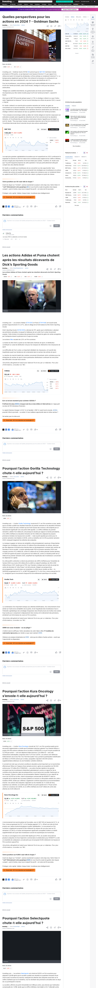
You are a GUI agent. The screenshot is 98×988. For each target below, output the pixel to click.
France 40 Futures (69, 36)
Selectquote (25, 973)
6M (13, 137)
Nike (11, 339)
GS (28, 72)
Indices (72, 16)
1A (15, 137)
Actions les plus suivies (72, 186)
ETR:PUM (42, 322)
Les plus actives (69, 156)
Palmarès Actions (70, 153)
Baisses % (84, 156)
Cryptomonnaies (34, 6)
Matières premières (48, 6)
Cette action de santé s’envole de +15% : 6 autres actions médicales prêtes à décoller (78, 117)
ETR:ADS (29, 322)
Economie (63, 6)
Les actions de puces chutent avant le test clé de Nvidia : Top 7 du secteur (78, 110)
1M (10, 137)
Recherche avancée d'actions (64, 4)
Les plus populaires (17, 6)
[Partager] (47, 26)
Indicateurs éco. (56, 6)
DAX (66, 43)
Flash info (24, 6)
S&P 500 (42, 72)
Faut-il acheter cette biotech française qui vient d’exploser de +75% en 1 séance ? (79, 132)
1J (5, 137)
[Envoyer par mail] (31, 206)
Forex (29, 6)
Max (21, 137)
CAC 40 (67, 33)
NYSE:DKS (21, 330)
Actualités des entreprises (80, 6)
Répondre (6, 239)
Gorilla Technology (25, 523)
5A (18, 137)
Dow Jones (67, 48)
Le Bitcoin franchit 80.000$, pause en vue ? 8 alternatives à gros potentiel (78, 140)
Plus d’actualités (76, 146)
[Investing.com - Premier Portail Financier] (8, 1)
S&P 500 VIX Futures (70, 41)
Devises (67, 16)
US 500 (67, 38)
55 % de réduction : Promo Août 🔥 (64, 1)
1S (7, 137)
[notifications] (92, 1)
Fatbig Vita (8, 233)
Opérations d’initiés (91, 6)
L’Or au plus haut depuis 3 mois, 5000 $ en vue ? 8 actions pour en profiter (79, 125)
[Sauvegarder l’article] (51, 26)
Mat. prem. (78, 16)
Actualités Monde (70, 6)
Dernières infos (7, 6)
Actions (41, 6)
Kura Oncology (23, 746)
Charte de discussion (7, 229)
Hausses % (77, 156)
